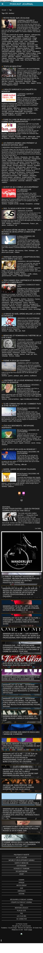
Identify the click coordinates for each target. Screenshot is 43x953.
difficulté (24, 464)
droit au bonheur (13, 399)
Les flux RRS (21, 916)
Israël (28, 354)
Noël (23, 331)
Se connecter (21, 919)
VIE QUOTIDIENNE (21, 871)
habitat (18, 50)
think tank (36, 60)
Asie (11, 157)
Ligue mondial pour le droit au (29, 399)
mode (39, 53)
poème (26, 375)
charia (4, 160)
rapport (33, 83)
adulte (4, 108)
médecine (5, 306)
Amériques (22, 891)
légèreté (19, 51)
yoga (11, 61)
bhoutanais (24, 157)
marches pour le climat (9, 53)
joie (37, 223)
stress (30, 309)
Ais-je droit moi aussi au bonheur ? (19, 449)
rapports (18, 56)
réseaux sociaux (16, 307)
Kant (26, 250)
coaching (17, 464)
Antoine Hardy (6, 36)
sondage (37, 204)
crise (26, 41)
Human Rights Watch (16, 169)
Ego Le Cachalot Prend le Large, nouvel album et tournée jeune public (21, 802)
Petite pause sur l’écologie (16, 18)
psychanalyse (35, 306)
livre (15, 110)
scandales (20, 58)
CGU (21, 905)
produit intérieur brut (28, 177)
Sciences (15, 309)
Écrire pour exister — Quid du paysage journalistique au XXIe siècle (21, 510)
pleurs (4, 225)
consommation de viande (10, 41)
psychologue (28, 111)
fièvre (3, 48)
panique (16, 375)
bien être (4, 81)
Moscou (12, 306)
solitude (4, 115)
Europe (4, 83)
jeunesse (27, 169)
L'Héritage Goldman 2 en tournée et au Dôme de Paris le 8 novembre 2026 (21, 678)
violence (4, 182)
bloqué (26, 36)
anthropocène (35, 34)
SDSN (39, 83)
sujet (21, 60)
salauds (4, 58)
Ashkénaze (16, 352)
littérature (35, 138)
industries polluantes (8, 51)
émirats (9, 165)
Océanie (21, 894)
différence (16, 108)
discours (23, 45)
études (34, 81)
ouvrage (4, 111)
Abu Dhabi (5, 157)
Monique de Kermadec (25, 110)
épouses (30, 165)
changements (26, 38)
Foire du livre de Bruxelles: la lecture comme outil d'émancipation (21, 121)
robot (3, 309)
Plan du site (21, 910)
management (33, 304)
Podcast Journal (21, 4)
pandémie (12, 55)
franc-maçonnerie (16, 302)
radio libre (11, 56)
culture (24, 136)
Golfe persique (21, 167)
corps (21, 41)
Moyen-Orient (6, 174)
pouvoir (4, 56)
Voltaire (17, 252)
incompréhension (7, 110)
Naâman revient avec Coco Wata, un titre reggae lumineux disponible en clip (20, 718)
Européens (29, 204)
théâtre (17, 356)
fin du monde (11, 48)
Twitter (35, 180)
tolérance (29, 180)
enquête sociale (13, 204)
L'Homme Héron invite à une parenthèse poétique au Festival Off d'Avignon (21, 843)
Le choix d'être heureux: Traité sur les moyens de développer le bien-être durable (21, 232)
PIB (20, 175)
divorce (33, 164)
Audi (11, 299)
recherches (32, 113)
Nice (35, 354)
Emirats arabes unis (19, 165)
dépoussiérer (15, 45)
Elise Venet (22, 46)
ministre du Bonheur (32, 172)
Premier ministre (7, 177)
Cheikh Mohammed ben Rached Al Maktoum (21, 160)
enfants (35, 274)
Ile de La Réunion (16, 304)
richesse (27, 443)
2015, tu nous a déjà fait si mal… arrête (21, 208)
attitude (4, 464)
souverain (21, 180)
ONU (28, 83)
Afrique (10, 274)
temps (38, 443)
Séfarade (5, 356)
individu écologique (28, 50)
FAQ (21, 913)
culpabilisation (33, 41)
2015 (3, 223)
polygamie (33, 175)
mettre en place (31, 53)
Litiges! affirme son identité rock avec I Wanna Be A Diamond (21, 733)
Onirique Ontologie (24, 275)
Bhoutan (16, 157)
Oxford (31, 174)
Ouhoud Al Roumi (22, 174)
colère (10, 40)
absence (27, 34)
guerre (10, 375)
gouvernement (31, 167)
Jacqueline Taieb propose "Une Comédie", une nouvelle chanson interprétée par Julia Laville (18, 787)
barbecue (20, 36)
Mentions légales (21, 908)
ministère (11, 170)
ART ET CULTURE (21, 857)
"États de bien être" (12, 66)
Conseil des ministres (32, 162)
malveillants (36, 51)
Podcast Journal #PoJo (30, 55)
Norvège (22, 83)
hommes (5, 169)
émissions (31, 46)
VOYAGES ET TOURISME (21, 868)
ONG (14, 174)
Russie (8, 309)
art (8, 299)
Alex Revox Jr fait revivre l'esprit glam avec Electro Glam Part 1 (19, 664)
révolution (29, 179)
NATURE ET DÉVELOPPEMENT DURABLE (21, 860)
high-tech (32, 302)
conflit (34, 40)
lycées (29, 51)
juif (32, 354)
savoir (33, 443)
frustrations (31, 352)
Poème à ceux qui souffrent (16, 361)
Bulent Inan (26, 159)
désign (21, 301)
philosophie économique (10, 175)
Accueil (4, 10)
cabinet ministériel (15, 38)
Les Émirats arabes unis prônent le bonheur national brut (19, 144)
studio (17, 60)
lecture (28, 138)
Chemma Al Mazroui (8, 162)
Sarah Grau (12, 58)
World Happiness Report (10, 85)
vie (16, 225)
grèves (13, 50)
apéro (14, 36)
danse (4, 43)
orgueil (21, 443)
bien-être (31, 157)
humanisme (6, 304)
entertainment (29, 301)
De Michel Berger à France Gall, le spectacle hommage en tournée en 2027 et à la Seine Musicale (21, 746)
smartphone (23, 309)
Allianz (4, 299)
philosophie (26, 306)
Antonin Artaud (6, 352)
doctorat (8, 46)
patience (11, 486)
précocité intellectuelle (15, 111)
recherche (5, 179)
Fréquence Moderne (22, 48)
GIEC (32, 48)
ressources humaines (30, 307)
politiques (25, 175)
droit (38, 164)
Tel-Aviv (11, 356)
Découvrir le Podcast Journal (21, 899)
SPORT (21, 874)
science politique (30, 58)
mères (14, 275)
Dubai (4, 165)
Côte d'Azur (6, 301)
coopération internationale (10, 164)
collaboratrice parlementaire (22, 40)
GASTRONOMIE (21, 866)
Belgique (4, 136)
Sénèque (32, 250)
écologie (15, 46)
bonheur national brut (15, 159)
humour (22, 354)
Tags (10, 10)
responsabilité (26, 56)
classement (19, 81)
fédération (5, 167)
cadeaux (11, 331)
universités (5, 61)
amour (4, 443)
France (10, 83)
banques (17, 299)
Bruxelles (18, 136)
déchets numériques (19, 43)
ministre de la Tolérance (17, 172)
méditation (21, 53)
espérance (16, 223)
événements (25, 223)
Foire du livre (21, 138)
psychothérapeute (8, 113)
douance (24, 108)
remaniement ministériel (17, 179)
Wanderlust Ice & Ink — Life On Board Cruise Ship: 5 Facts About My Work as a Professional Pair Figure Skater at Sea (21, 636)
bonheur (32, 36)
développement (25, 164)
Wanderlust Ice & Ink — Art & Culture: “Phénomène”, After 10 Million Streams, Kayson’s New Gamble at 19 (21, 608)
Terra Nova (28, 60)
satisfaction (13, 180)
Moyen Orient (21, 885)
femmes (12, 167)
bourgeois (5, 38)
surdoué (18, 115)
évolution (37, 165)
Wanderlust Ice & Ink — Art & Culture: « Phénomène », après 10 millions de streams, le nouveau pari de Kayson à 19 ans (21, 621)
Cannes (37, 299)
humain (16, 354)
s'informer (35, 56)
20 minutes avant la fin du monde (12, 34)
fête (37, 46)
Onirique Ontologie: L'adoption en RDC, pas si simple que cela (21, 258)
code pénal (20, 162)
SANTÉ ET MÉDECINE (21, 863)
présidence (17, 177)
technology (37, 309)
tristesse (4, 444)
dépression (14, 301)
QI (27, 113)
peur (21, 375)
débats (9, 43)
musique (19, 306)
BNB (37, 157)
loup (24, 51)
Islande (16, 83)
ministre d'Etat (20, 170)
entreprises (5, 302)
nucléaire (5, 55)
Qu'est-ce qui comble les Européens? (20, 187)
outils (36, 110)
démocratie (31, 136)
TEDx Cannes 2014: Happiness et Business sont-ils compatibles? (21, 281)
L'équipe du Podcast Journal (21, 902)
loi (31, 169)
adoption (4, 274)
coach (10, 421)
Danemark (27, 81)
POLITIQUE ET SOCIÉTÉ (21, 854)
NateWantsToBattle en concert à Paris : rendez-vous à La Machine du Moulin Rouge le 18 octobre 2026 (21, 829)
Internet (25, 304)
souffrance (11, 115)
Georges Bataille (7, 354)
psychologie (6, 307)
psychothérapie (20, 113)
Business (31, 299)
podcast (19, 55)
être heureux (19, 250)
